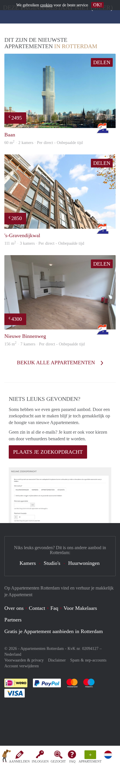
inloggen (40, 761)
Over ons (14, 608)
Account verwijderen (21, 666)
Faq (54, 608)
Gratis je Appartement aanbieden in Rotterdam (53, 631)
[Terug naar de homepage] (6, 757)
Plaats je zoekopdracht (48, 452)
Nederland (12, 654)
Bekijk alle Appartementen (56, 362)
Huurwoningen (84, 563)
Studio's (52, 563)
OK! (97, 4)
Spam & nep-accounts (88, 660)
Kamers (28, 563)
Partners (13, 620)
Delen (101, 62)
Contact (37, 608)
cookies (46, 5)
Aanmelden (19, 761)
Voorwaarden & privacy (24, 660)
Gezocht (58, 761)
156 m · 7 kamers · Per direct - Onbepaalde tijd (44, 344)
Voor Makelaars (80, 608)
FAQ (72, 761)
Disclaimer (57, 660)
